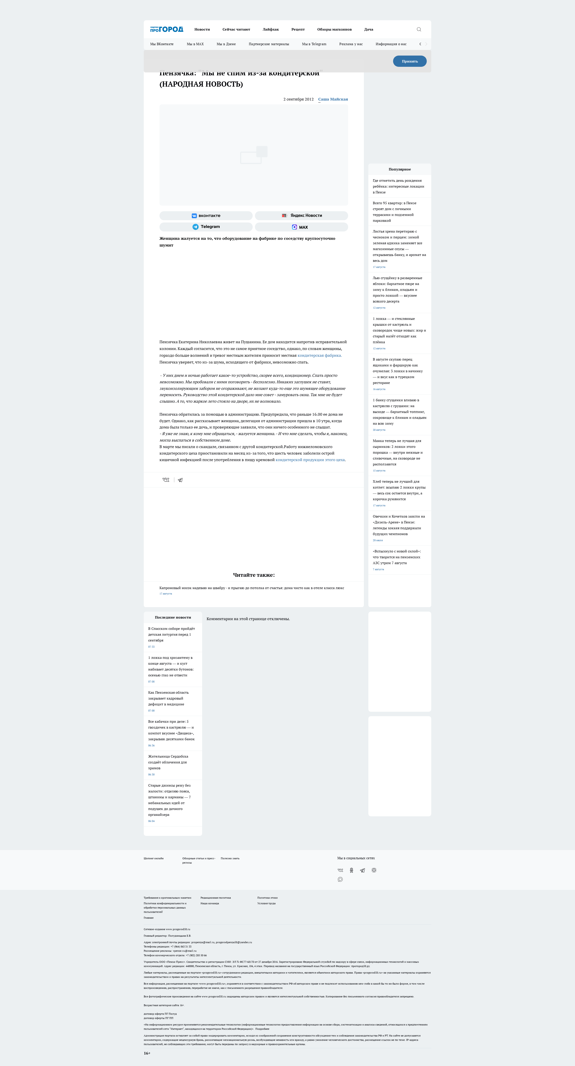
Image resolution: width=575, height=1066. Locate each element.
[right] (426, 44)
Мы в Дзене (226, 44)
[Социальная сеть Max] (301, 226)
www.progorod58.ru (178, 929)
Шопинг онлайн (154, 858)
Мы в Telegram (314, 44)
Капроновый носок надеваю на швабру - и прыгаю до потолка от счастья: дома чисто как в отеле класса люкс (251, 590)
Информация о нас (391, 44)
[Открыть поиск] (418, 29)
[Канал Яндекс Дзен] (374, 870)
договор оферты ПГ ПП (158, 1018)
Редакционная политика (216, 897)
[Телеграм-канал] (206, 226)
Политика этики (267, 897)
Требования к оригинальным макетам (167, 897)
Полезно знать (230, 858)
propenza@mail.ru (203, 942)
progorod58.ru (211, 972)
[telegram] (181, 480)
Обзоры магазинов (334, 29)
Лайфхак (271, 29)
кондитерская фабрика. (319, 355)
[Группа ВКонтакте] (206, 215)
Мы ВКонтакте (162, 44)
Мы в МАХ (195, 44)
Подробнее (262, 1028)
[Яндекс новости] (301, 215)
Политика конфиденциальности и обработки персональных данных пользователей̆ (165, 907)
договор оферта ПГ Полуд (160, 1013)
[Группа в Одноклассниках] (351, 870)
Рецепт (298, 29)
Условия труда (266, 903)
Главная (148, 917)
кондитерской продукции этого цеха (310, 459)
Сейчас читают (236, 29)
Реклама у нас (351, 44)
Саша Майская (333, 99)
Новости (202, 29)
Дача (368, 29)
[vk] (166, 480)
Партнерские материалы (269, 44)
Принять (410, 61)
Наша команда (210, 903)
